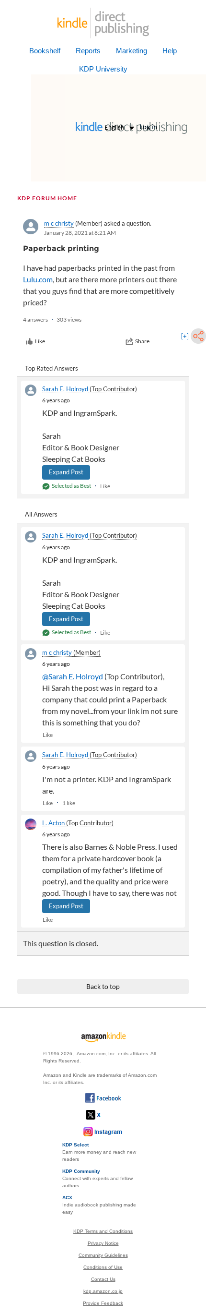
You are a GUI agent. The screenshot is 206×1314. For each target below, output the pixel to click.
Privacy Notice (103, 1243)
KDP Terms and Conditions (103, 1231)
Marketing (131, 51)
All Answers (41, 514)
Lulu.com (38, 279)
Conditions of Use (103, 1267)
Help (169, 51)
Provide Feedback (103, 1303)
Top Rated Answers (51, 368)
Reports (88, 51)
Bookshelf (44, 51)
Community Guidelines (103, 1255)
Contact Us (103, 1279)
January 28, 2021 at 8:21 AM (80, 232)
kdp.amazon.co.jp (103, 1291)
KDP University (103, 69)
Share (142, 341)
